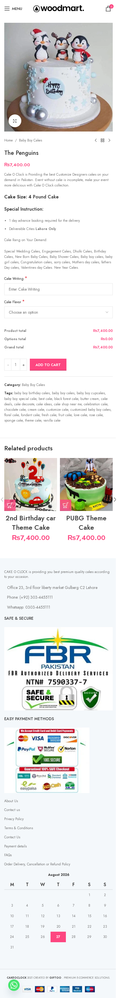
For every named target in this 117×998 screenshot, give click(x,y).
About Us (11, 801)
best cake (45, 398)
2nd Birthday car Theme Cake (31, 523)
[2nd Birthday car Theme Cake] (30, 484)
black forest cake (66, 398)
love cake (80, 415)
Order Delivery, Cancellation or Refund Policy (37, 864)
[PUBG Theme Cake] (86, 484)
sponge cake (13, 420)
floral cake (11, 415)
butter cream (89, 398)
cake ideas (44, 404)
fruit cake (65, 415)
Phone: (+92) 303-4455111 (30, 597)
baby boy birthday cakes (32, 393)
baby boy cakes (63, 393)
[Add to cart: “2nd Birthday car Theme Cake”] (10, 505)
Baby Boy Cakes (30, 140)
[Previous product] (95, 140)
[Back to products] (102, 140)
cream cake (36, 409)
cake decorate (24, 404)
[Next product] (109, 140)
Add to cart (48, 364)
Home (8, 140)
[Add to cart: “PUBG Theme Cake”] (65, 505)
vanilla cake (51, 420)
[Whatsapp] (14, 985)
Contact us (12, 809)
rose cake (96, 415)
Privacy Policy (14, 819)
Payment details (15, 846)
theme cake (33, 420)
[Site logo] (58, 8)
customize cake (57, 409)
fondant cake (30, 415)
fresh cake (49, 415)
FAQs (8, 855)
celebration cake (95, 404)
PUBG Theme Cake (86, 523)
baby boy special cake (20, 398)
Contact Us (12, 837)
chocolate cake (15, 409)
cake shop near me (68, 404)
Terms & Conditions (18, 828)
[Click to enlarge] (15, 120)
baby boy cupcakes (91, 393)
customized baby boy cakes (90, 409)
